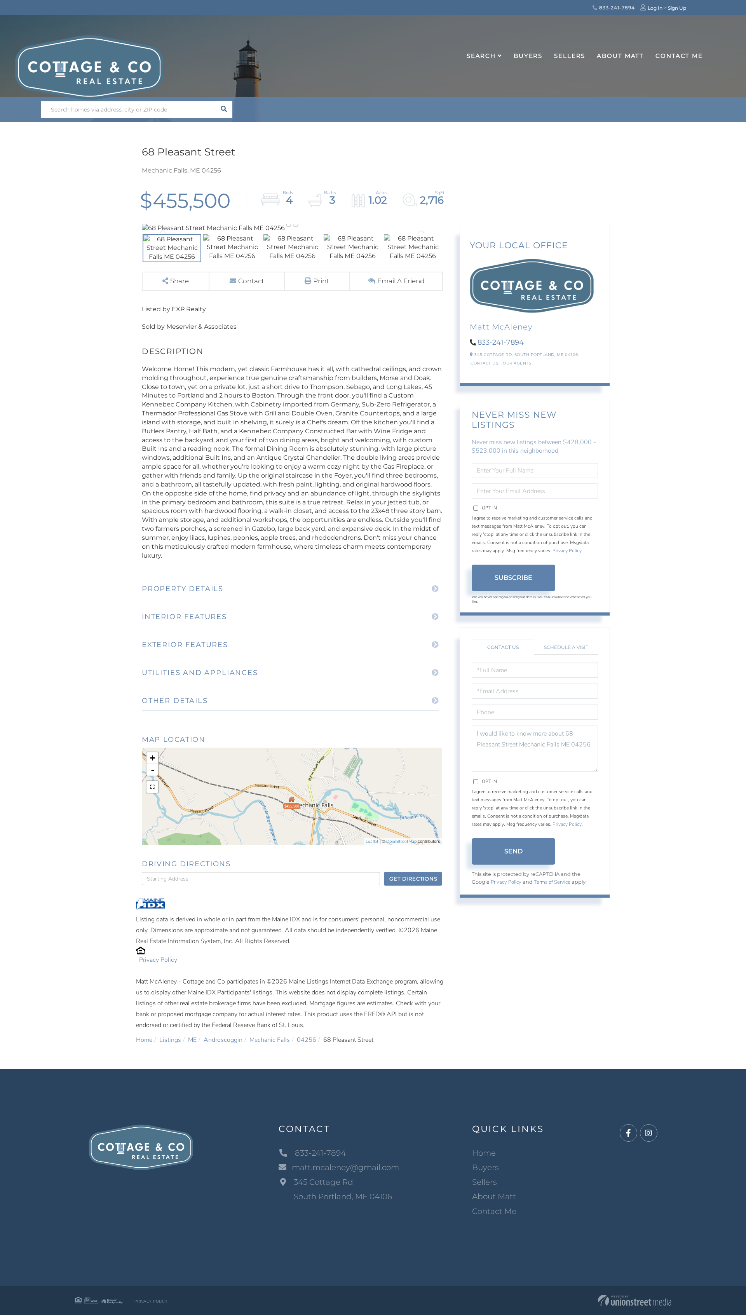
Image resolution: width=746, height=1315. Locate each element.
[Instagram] (648, 1133)
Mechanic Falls (269, 1040)
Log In (655, 8)
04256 (306, 1040)
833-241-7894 (616, 7)
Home (144, 1040)
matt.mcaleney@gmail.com (345, 1167)
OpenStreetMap (401, 841)
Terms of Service (552, 882)
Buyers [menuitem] (528, 55)
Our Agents (517, 363)
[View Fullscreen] (152, 787)
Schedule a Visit (566, 647)
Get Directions (413, 879)
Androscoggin (223, 1040)
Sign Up (677, 8)
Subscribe (513, 577)
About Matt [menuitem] (620, 55)
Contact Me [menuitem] (679, 55)
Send (513, 851)
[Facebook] (628, 1133)
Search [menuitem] (481, 55)
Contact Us (484, 363)
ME (192, 1040)
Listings (170, 1040)
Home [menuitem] (484, 1153)
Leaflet (372, 841)
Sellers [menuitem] (569, 55)
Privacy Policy (158, 960)
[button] (224, 109)
